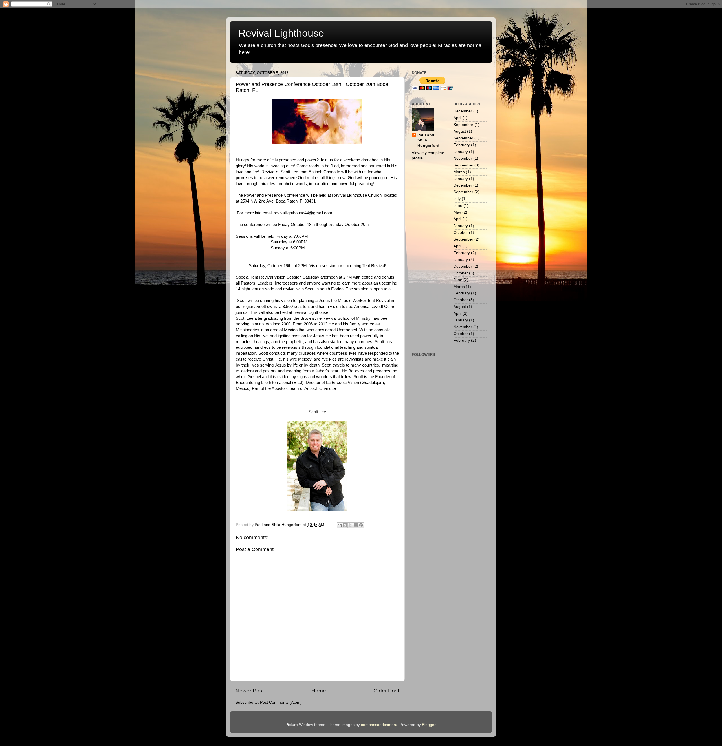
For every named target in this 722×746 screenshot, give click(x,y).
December (463, 111)
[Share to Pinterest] (361, 525)
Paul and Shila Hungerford (428, 140)
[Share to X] (350, 525)
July (457, 199)
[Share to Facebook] (355, 525)
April (457, 118)
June (458, 205)
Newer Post (249, 691)
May (457, 212)
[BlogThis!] (345, 525)
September (463, 125)
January (461, 152)
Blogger (428, 725)
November (463, 158)
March (459, 172)
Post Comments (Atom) (281, 702)
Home (318, 691)
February (462, 145)
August (460, 131)
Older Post (386, 691)
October (461, 232)
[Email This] (339, 525)
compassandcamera (379, 725)
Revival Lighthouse (281, 33)
